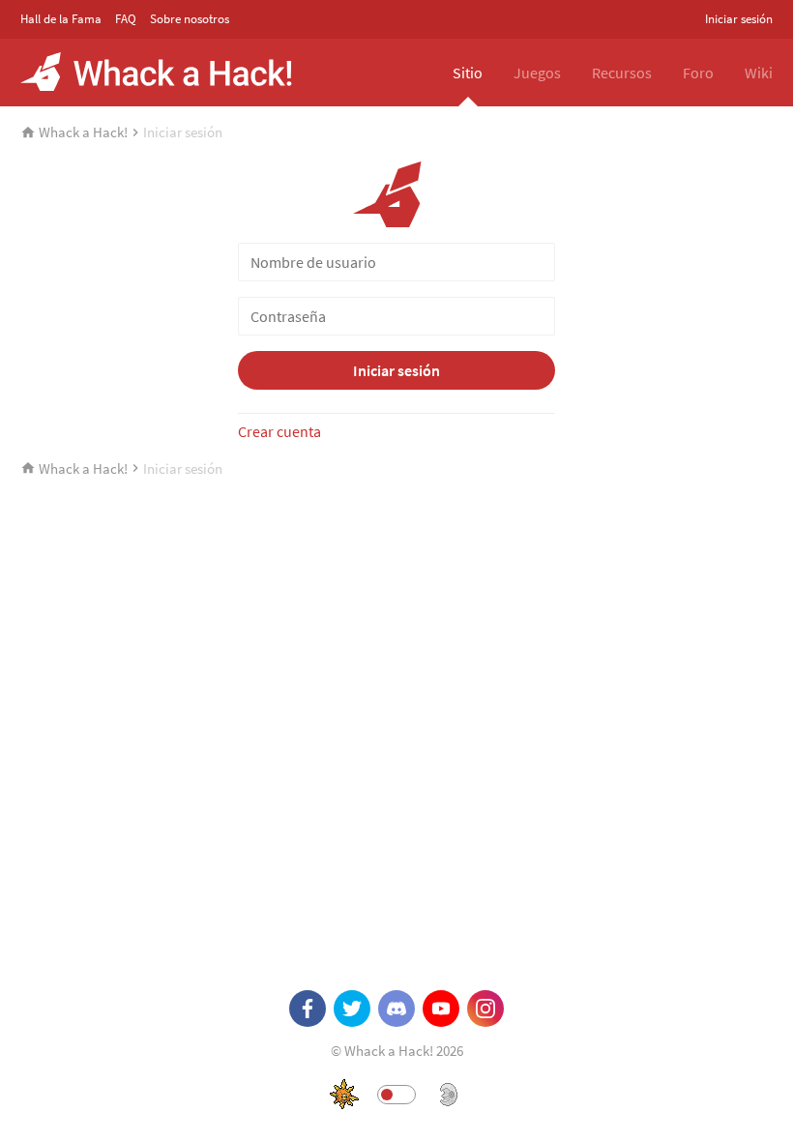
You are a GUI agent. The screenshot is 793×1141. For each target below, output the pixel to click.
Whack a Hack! (83, 132)
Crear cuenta (279, 431)
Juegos (537, 72)
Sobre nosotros (189, 19)
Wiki (759, 72)
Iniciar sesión (739, 19)
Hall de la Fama (61, 19)
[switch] (396, 1094)
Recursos (622, 72)
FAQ (125, 19)
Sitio (468, 72)
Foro (698, 72)
